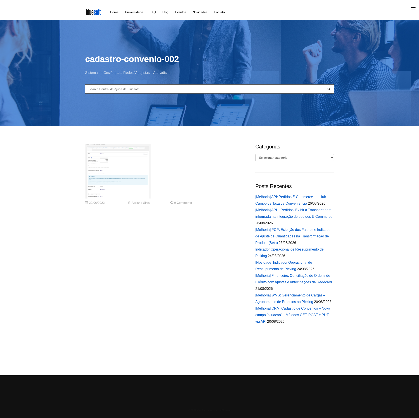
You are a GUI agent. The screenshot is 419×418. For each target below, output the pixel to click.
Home (114, 12)
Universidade (134, 12)
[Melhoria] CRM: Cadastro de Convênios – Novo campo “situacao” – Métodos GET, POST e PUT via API (292, 315)
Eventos (180, 12)
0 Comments (183, 202)
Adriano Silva (141, 202)
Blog (165, 12)
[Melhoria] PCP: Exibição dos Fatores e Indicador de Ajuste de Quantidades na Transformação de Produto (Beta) (293, 236)
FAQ (153, 12)
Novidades (200, 12)
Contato (219, 12)
